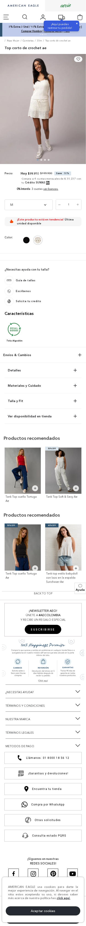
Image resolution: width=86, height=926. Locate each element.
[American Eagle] (22, 6)
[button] (80, 588)
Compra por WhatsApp (47, 804)
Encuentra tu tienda (47, 789)
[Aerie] (65, 5)
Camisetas (28, 40)
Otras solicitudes (48, 820)
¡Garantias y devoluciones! (48, 773)
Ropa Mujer (13, 40)
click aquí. (63, 898)
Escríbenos (23, 291)
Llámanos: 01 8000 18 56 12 (47, 758)
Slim (39, 40)
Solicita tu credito (28, 301)
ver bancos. (50, 189)
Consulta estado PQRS (49, 835)
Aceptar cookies (43, 911)
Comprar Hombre (29, 31)
